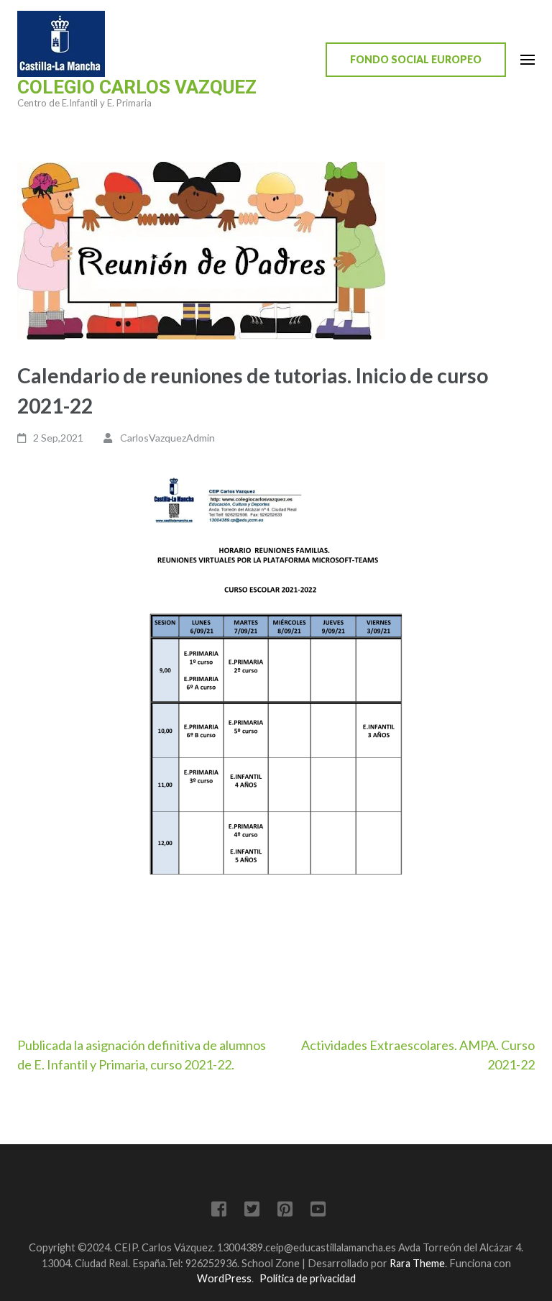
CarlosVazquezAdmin (167, 438)
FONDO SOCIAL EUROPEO (416, 59)
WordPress (224, 1278)
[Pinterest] (285, 1211)
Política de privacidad (307, 1278)
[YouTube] (318, 1211)
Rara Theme (417, 1263)
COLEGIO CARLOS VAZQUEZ (137, 87)
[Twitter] (251, 1211)
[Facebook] (218, 1211)
